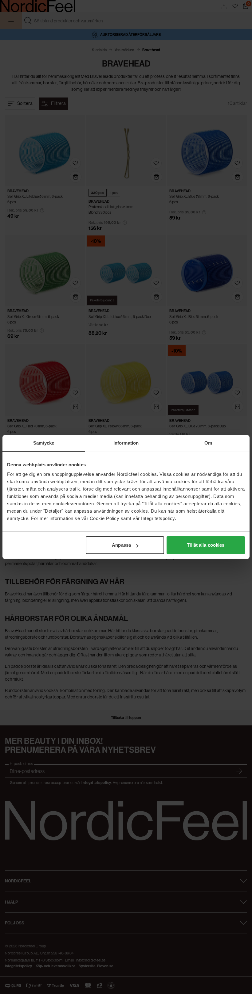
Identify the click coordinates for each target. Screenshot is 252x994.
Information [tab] (126, 442)
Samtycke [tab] (43, 442)
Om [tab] (208, 442)
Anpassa (121, 545)
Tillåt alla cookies (205, 545)
